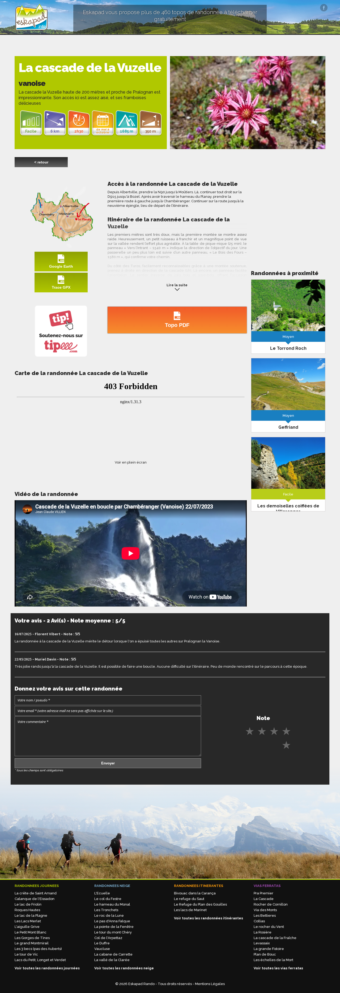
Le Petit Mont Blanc (30, 932)
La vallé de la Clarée (112, 960)
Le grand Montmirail (32, 943)
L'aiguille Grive (27, 927)
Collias (259, 921)
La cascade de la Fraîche (275, 938)
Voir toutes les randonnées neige (124, 968)
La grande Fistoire (269, 949)
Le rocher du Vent (269, 927)
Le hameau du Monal (112, 904)
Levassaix (262, 943)
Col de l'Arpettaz (108, 938)
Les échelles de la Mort (273, 960)
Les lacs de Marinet (190, 910)
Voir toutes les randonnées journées (47, 968)
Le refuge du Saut (189, 899)
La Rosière (262, 932)
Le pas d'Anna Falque (112, 921)
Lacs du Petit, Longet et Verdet (40, 960)
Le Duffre (102, 943)
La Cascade (264, 899)
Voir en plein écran (131, 462)
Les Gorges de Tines (32, 938)
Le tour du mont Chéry (113, 932)
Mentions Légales (210, 984)
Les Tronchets (106, 910)
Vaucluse (102, 949)
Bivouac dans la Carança (195, 893)
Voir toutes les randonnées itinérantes (208, 918)
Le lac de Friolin (28, 904)
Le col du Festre (107, 899)
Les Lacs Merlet (28, 921)
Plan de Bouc (265, 954)
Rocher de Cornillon (271, 904)
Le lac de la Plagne (31, 916)
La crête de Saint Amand (36, 893)
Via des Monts (265, 910)
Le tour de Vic (26, 954)
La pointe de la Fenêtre (114, 927)
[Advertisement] (288, 217)
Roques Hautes (27, 910)
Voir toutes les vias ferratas (278, 968)
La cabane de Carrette (113, 954)
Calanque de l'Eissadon (34, 899)
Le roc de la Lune (109, 916)
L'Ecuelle (102, 893)
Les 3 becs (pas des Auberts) (38, 949)
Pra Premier (263, 893)
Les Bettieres (265, 916)
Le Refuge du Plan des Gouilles (200, 904)
